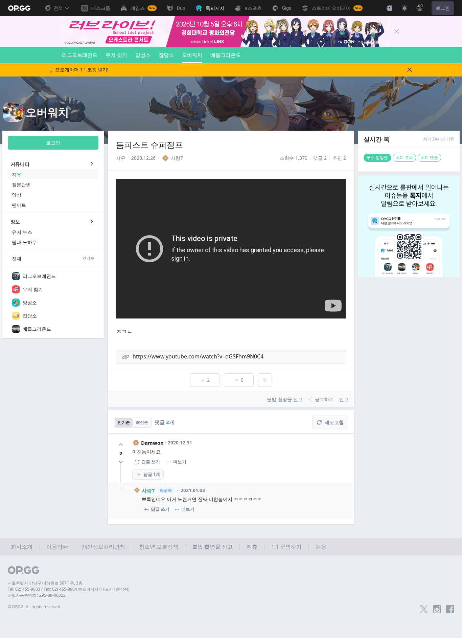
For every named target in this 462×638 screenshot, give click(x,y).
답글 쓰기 (150, 462)
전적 (58, 8)
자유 (120, 158)
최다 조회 (404, 157)
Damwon (152, 442)
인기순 (124, 422)
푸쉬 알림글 (377, 157)
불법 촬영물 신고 (212, 546)
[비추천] (120, 462)
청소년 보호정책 (158, 546)
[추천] (120, 444)
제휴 (252, 546)
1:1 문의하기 (286, 546)
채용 (321, 546)
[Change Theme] (404, 8)
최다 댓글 (429, 157)
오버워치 (192, 54)
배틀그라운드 (225, 54)
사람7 (148, 490)
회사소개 (21, 546)
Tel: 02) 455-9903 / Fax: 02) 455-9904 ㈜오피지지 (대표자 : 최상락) (69, 589)
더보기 (179, 462)
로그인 (443, 8)
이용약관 (57, 546)
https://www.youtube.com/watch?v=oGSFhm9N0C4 (198, 356)
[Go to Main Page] (19, 8)
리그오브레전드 (79, 54)
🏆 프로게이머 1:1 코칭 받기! (78, 69)
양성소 (143, 54)
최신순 (142, 422)
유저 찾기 (116, 54)
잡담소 (166, 54)
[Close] (397, 31)
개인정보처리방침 (103, 546)
